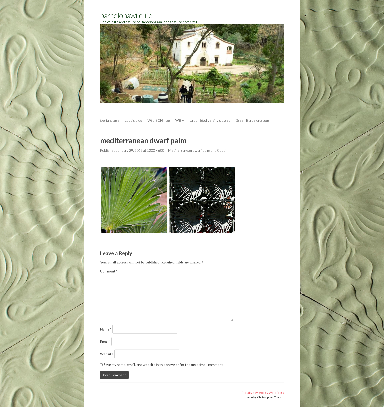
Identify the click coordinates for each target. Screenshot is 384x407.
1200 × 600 (155, 150)
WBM (180, 120)
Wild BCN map (158, 120)
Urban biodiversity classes (210, 120)
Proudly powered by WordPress (263, 392)
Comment (108, 271)
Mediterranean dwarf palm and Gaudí (197, 150)
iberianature (109, 120)
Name (105, 329)
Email (105, 341)
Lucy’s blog (133, 120)
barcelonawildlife (126, 15)
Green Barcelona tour (252, 120)
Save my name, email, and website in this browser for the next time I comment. (164, 364)
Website (106, 354)
